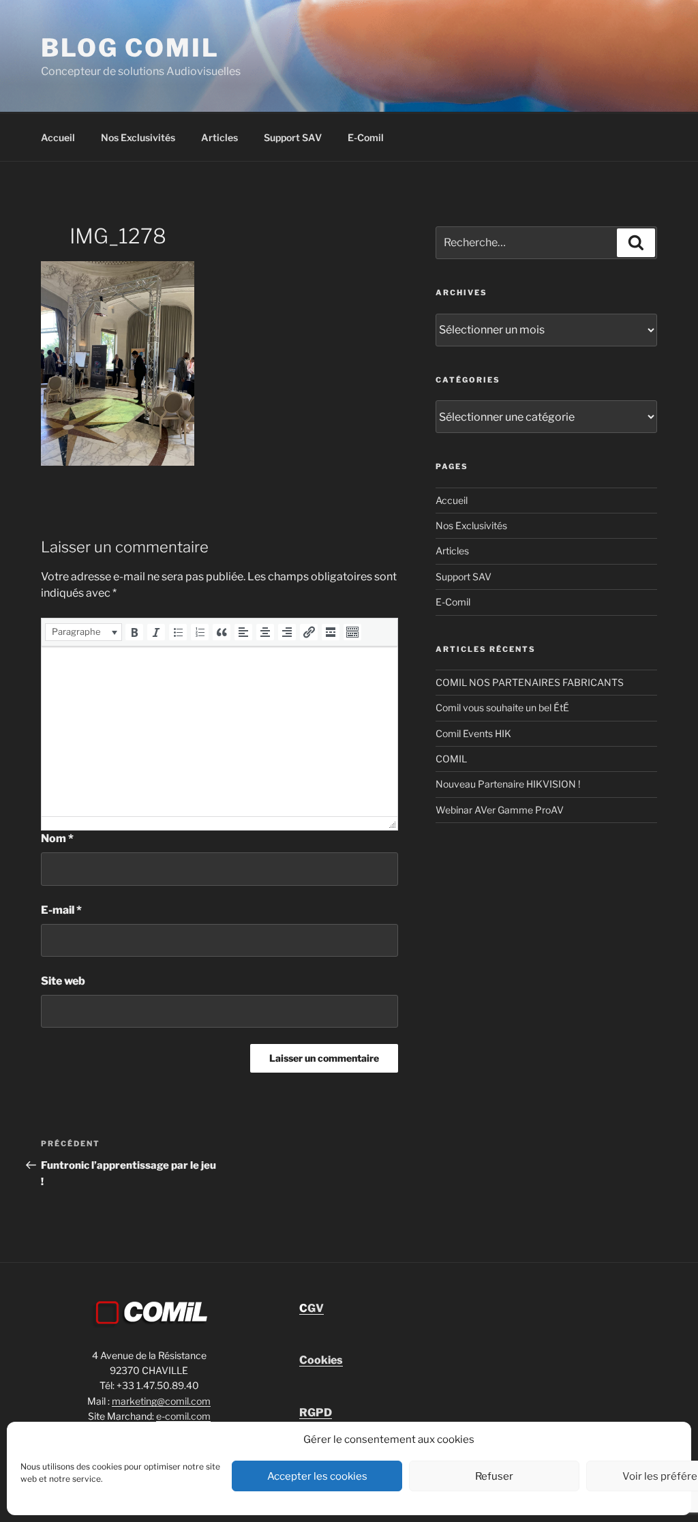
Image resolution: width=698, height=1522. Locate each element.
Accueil (58, 137)
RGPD (315, 1412)
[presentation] (83, 632)
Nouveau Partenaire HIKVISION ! (508, 784)
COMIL (451, 758)
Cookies (321, 1360)
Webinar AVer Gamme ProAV (500, 810)
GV (311, 1308)
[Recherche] (636, 242)
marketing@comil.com (161, 1401)
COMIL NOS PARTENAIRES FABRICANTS (530, 682)
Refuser (494, 1476)
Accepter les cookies (317, 1476)
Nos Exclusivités (138, 137)
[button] (83, 632)
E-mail (61, 910)
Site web (63, 980)
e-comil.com (183, 1416)
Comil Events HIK (473, 733)
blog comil (130, 48)
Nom (57, 838)
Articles (219, 137)
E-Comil (366, 137)
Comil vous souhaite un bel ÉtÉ (502, 707)
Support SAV (293, 137)
